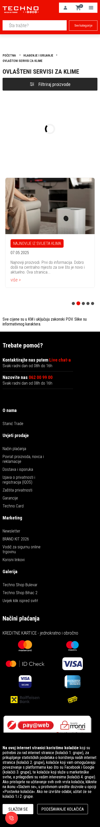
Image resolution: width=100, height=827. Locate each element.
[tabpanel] (50, 233)
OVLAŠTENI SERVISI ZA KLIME (23, 61)
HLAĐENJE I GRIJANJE (38, 55)
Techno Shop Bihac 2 (20, 592)
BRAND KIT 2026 (16, 539)
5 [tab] (92, 303)
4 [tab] (87, 303)
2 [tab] (78, 303)
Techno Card (13, 506)
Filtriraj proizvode (54, 84)
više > (16, 279)
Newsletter (11, 531)
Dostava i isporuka (18, 469)
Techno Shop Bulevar (20, 584)
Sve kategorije (83, 25)
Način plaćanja (14, 448)
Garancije (10, 498)
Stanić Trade (13, 423)
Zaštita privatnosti (17, 490)
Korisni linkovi (14, 559)
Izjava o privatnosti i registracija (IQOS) (19, 480)
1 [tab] (73, 303)
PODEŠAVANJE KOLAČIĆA (62, 809)
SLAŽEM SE (18, 809)
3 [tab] (83, 303)
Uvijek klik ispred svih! (20, 600)
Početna (10, 55)
